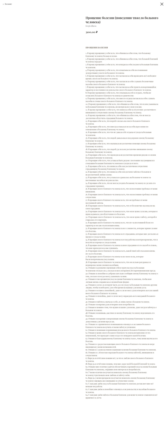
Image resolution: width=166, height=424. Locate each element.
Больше (8, 4)
